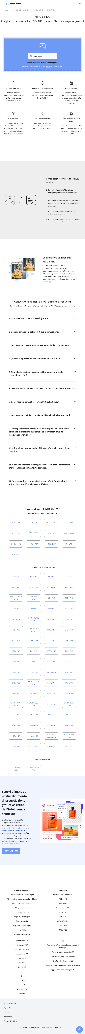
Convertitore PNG (37, 10)
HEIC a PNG (50, 10)
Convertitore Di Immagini (19, 10)
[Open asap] (79, 1029)
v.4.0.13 (42, 1027)
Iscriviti (48, 67)
